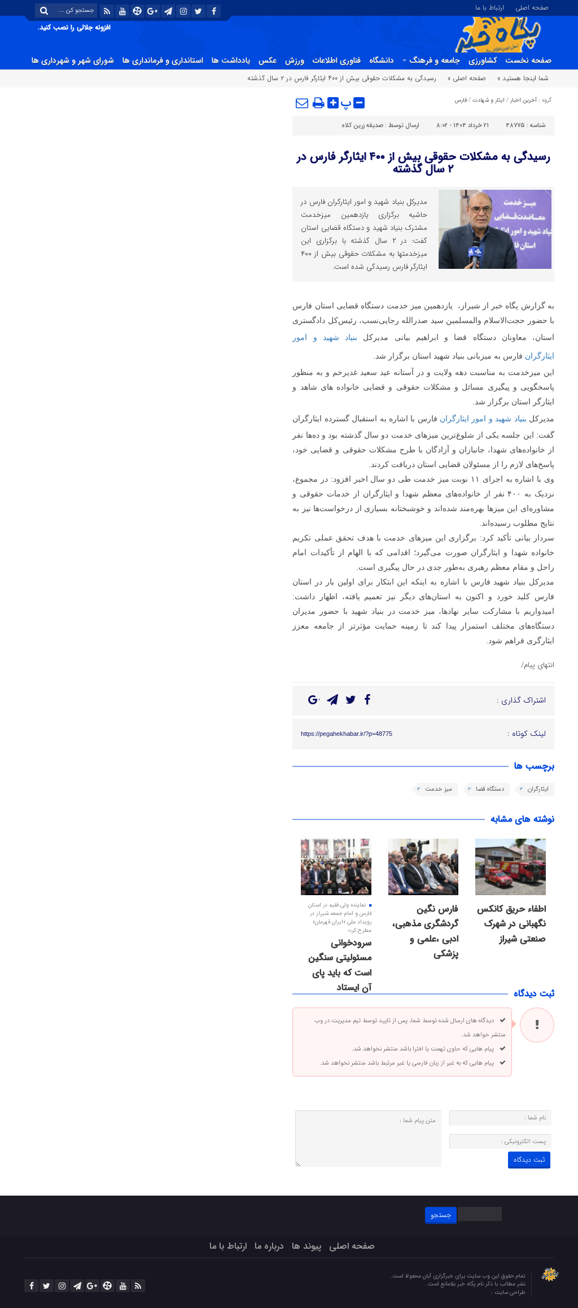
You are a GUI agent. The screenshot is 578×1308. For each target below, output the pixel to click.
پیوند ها (306, 1246)
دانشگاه (381, 60)
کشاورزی (482, 60)
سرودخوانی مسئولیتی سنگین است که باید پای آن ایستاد (339, 965)
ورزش (294, 60)
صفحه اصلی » (467, 78)
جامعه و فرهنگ (434, 60)
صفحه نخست (528, 60)
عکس (268, 60)
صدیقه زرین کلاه (362, 125)
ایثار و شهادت (488, 100)
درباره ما (269, 1246)
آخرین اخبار (523, 100)
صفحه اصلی (532, 6)
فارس (461, 100)
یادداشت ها (231, 60)
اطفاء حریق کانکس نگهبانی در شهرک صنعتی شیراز (511, 924)
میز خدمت (438, 789)
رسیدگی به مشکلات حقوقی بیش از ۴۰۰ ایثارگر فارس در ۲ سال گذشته (423, 163)
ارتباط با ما (489, 6)
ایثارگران (538, 789)
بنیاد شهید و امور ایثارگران (483, 418)
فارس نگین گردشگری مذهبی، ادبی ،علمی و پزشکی (425, 931)
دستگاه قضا (490, 789)
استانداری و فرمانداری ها (162, 60)
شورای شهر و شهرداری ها (73, 60)
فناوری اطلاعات (337, 60)
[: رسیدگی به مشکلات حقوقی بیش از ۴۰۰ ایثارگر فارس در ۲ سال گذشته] (302, 102)
